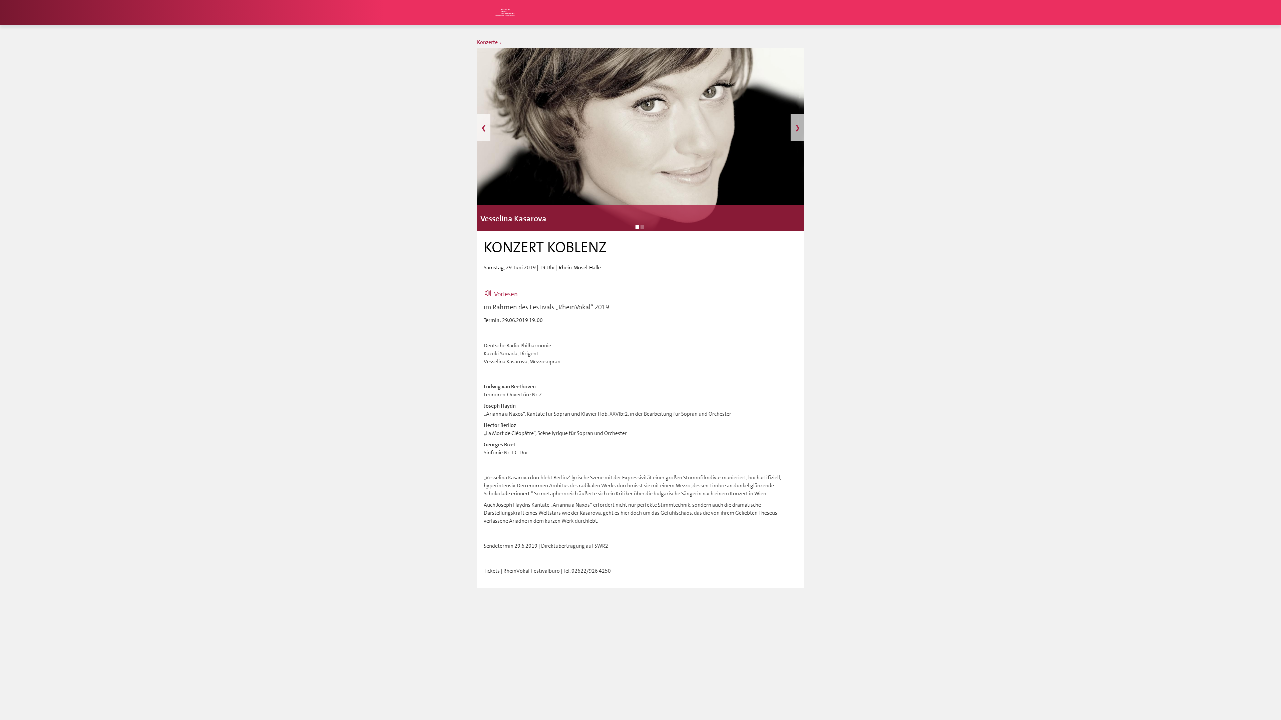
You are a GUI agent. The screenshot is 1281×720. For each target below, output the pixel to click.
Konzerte (487, 42)
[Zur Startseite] (503, 12)
